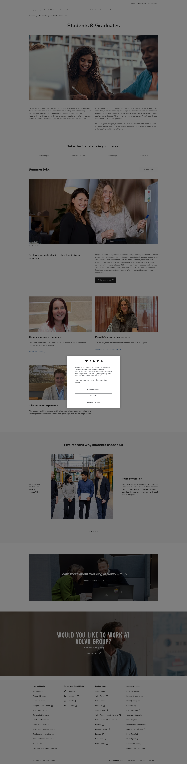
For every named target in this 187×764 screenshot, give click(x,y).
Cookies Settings (93, 402)
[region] (93, 382)
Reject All (93, 396)
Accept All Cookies (93, 389)
